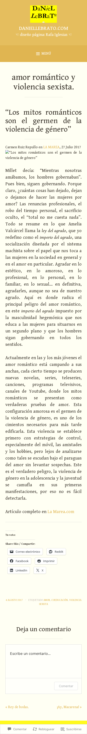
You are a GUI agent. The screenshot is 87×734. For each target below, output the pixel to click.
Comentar (66, 686)
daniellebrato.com (43, 28)
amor (47, 600)
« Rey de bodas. (17, 707)
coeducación (59, 600)
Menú (46, 54)
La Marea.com (61, 511)
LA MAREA (51, 147)
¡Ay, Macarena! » (69, 707)
